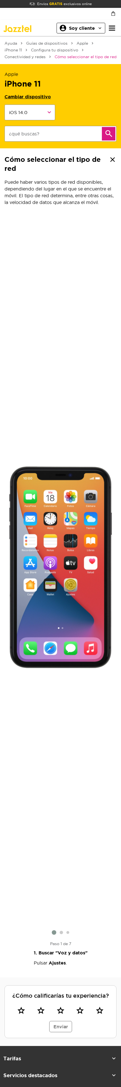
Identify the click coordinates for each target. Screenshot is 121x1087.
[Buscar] (108, 133)
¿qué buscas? (24, 133)
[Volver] (112, 160)
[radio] (21, 1010)
